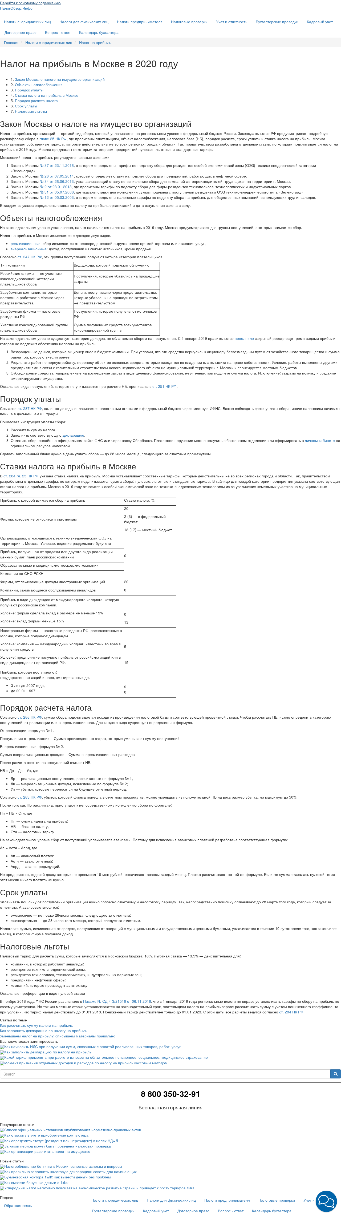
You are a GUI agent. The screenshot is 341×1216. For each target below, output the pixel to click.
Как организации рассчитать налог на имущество (47, 1151)
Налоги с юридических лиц (27, 21)
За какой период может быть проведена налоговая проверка (57, 1146)
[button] (326, 1201)
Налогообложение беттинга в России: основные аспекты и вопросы (63, 1166)
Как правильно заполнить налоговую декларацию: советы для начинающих (70, 1171)
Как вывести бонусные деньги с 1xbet (37, 1182)
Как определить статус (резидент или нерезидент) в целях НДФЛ (61, 1140)
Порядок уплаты (29, 89)
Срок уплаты (26, 105)
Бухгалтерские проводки (277, 21)
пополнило (244, 338)
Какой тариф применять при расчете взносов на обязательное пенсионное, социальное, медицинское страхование (106, 1057)
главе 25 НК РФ (53, 138)
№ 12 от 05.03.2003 (57, 197)
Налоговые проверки (189, 21)
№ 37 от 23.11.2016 (57, 165)
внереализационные (29, 248)
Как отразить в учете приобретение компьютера (46, 1135)
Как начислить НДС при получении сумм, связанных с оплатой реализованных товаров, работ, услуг (92, 1046)
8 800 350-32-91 (170, 1093)
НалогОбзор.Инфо (16, 8)
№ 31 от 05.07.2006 (57, 192)
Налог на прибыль (95, 42)
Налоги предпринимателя (140, 21)
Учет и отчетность (231, 21)
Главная (11, 42)
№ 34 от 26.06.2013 (57, 181)
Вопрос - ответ (58, 32)
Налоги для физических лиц (83, 21)
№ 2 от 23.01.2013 (56, 186)
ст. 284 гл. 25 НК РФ (21, 475)
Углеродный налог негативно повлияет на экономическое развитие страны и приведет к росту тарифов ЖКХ (99, 1187)
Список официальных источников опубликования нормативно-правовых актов (72, 1129)
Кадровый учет (320, 21)
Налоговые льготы (31, 111)
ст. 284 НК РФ (291, 1011)
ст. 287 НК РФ (30, 408)
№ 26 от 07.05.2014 (57, 176)
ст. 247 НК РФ (30, 256)
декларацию (73, 435)
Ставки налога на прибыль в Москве (46, 95)
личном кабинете (320, 440)
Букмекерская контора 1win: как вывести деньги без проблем (57, 1176)
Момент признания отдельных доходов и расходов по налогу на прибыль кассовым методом (86, 1062)
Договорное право (20, 32)
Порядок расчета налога (36, 100)
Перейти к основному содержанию (30, 2)
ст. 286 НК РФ (30, 717)
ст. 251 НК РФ (164, 386)
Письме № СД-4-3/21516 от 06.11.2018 (117, 1001)
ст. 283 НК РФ (30, 797)
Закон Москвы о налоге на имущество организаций (60, 79)
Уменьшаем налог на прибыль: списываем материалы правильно (57, 1035)
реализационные (25, 243)
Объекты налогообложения (39, 84)
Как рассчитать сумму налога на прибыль (36, 1025)
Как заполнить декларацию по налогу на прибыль (43, 1030)
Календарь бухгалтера (99, 32)
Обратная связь (18, 1205)
